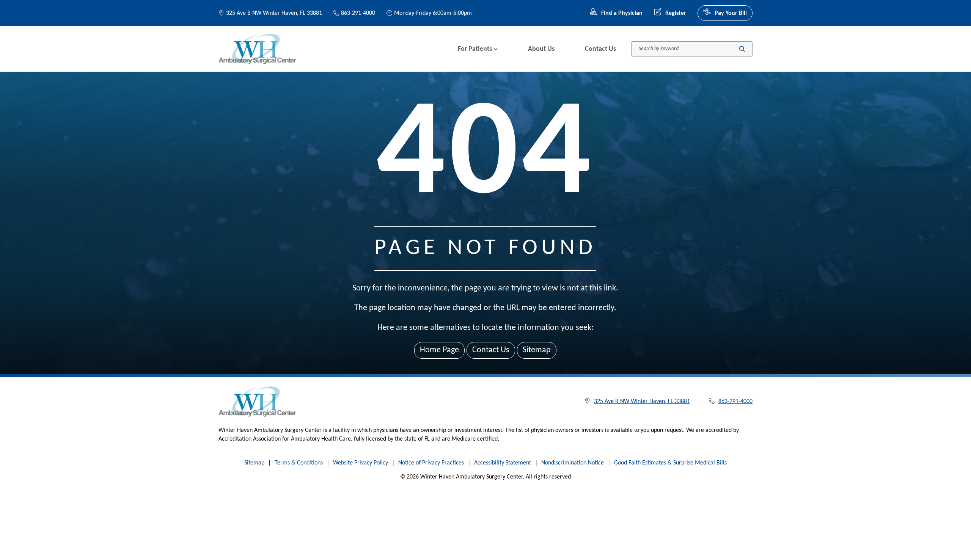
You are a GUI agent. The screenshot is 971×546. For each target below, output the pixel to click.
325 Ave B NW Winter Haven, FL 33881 (274, 13)
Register (675, 13)
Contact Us (600, 49)
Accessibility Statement (502, 463)
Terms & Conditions (299, 463)
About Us (541, 49)
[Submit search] (742, 49)
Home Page (439, 350)
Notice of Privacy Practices (431, 463)
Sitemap (537, 350)
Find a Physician (622, 13)
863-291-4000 (358, 13)
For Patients (475, 49)
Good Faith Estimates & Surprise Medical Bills (670, 463)
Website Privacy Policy (360, 463)
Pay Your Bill (731, 13)
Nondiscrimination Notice (572, 463)
